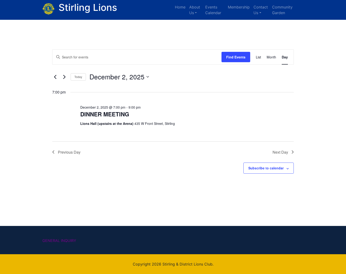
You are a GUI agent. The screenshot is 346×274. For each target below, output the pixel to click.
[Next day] (64, 77)
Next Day (280, 152)
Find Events (235, 57)
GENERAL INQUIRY (59, 240)
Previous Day (69, 152)
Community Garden (282, 10)
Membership (239, 7)
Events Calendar (213, 10)
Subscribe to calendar (266, 168)
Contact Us (260, 10)
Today (78, 77)
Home (180, 7)
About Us (194, 10)
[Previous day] (55, 77)
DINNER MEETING (104, 114)
